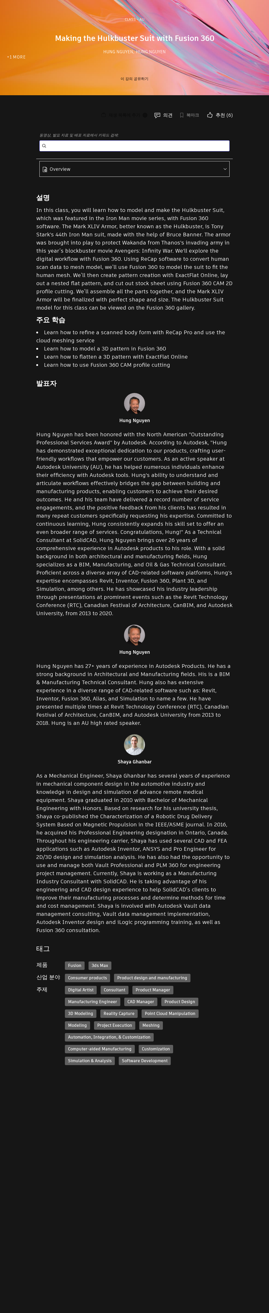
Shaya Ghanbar (135, 762)
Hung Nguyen (118, 52)
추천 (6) (224, 115)
